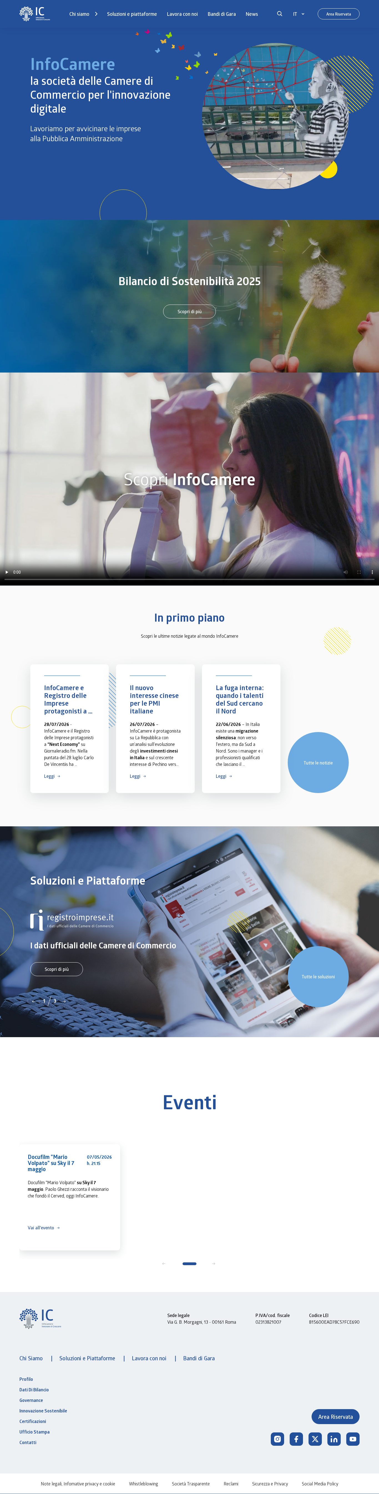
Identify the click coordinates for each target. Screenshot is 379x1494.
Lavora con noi (182, 14)
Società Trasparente (191, 1484)
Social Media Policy (320, 1484)
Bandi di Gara (222, 14)
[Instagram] (277, 1439)
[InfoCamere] (34, 14)
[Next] (64, 1001)
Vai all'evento (41, 1227)
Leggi (49, 776)
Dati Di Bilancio (34, 1390)
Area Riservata (338, 14)
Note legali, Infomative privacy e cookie (78, 1484)
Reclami (231, 1484)
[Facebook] (296, 1439)
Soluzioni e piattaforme (132, 14)
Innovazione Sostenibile (43, 1411)
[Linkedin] (334, 1439)
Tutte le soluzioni (318, 976)
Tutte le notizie (318, 763)
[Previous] (33, 1001)
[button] (279, 14)
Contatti (27, 1442)
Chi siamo (79, 14)
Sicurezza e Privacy (270, 1484)
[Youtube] (353, 1439)
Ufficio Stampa (34, 1432)
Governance (31, 1400)
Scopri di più (190, 311)
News (252, 14)
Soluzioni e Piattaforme (88, 1358)
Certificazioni (32, 1421)
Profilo (26, 1379)
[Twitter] (315, 1439)
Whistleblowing (143, 1484)
